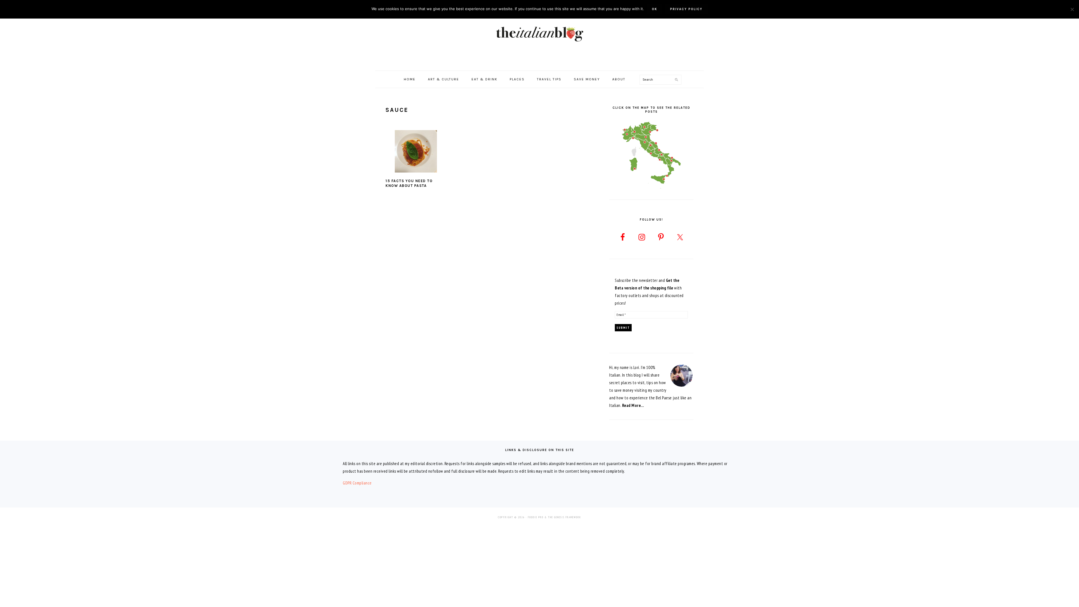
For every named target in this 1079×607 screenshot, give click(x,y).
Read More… (633, 405)
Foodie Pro (535, 517)
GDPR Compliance (357, 483)
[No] (1072, 9)
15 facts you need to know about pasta (409, 183)
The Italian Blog (539, 33)
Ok (654, 9)
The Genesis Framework (564, 517)
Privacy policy (686, 9)
